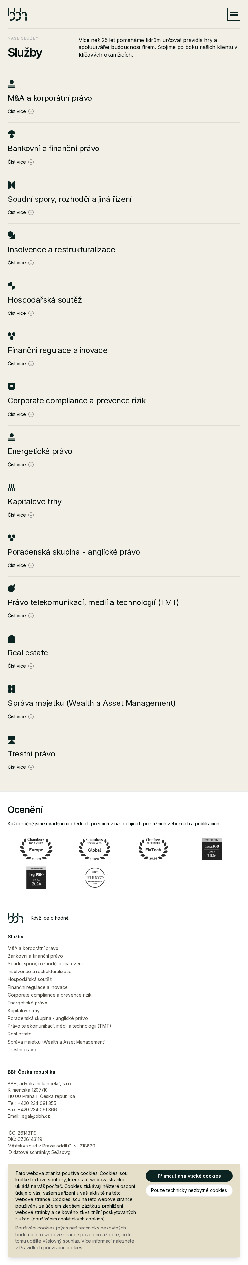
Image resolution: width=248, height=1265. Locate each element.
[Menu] (233, 14)
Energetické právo (27, 1002)
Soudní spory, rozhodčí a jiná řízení (45, 963)
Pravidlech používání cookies (50, 1247)
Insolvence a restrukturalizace (40, 971)
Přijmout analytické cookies (189, 1175)
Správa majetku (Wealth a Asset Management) (57, 1041)
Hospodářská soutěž (30, 979)
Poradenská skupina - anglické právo (48, 1018)
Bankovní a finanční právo (35, 956)
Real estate (20, 1033)
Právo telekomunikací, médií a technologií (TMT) (59, 1026)
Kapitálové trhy (24, 1010)
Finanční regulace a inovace (38, 987)
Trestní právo (22, 1049)
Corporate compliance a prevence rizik (50, 995)
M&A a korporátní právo (33, 948)
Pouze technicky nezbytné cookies (189, 1190)
